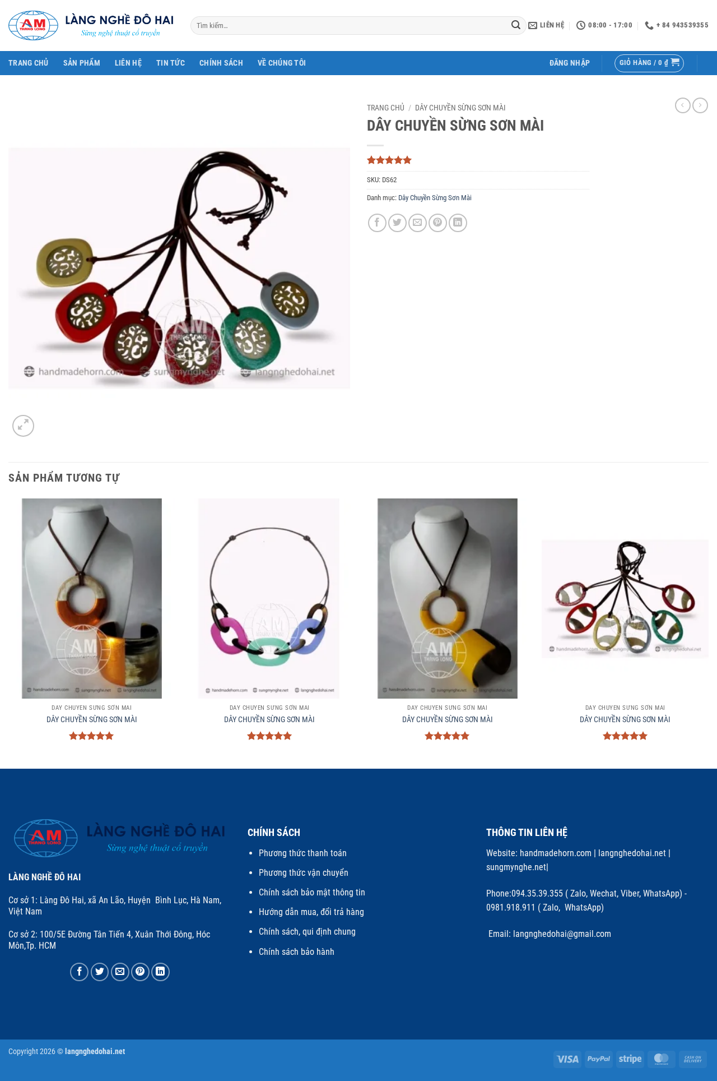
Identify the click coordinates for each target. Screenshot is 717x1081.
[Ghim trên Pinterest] (438, 223)
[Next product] (683, 105)
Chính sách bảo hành (296, 951)
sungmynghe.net (516, 867)
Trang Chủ (28, 63)
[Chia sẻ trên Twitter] (397, 223)
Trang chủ (385, 107)
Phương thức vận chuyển (303, 872)
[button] (570, 63)
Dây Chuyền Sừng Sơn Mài (460, 107)
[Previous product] (700, 105)
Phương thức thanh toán (303, 853)
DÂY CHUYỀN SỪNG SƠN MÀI (91, 719)
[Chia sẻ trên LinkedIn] (458, 223)
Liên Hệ (128, 63)
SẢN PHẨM (81, 63)
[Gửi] (516, 25)
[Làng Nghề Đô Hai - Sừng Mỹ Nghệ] (91, 25)
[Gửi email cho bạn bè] (417, 223)
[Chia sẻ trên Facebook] (377, 223)
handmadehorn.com (555, 853)
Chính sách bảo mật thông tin (312, 892)
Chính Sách (221, 63)
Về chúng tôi (282, 63)
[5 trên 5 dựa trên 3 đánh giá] (478, 159)
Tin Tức (170, 63)
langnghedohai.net (632, 853)
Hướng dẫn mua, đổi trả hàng (311, 912)
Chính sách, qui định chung (307, 931)
